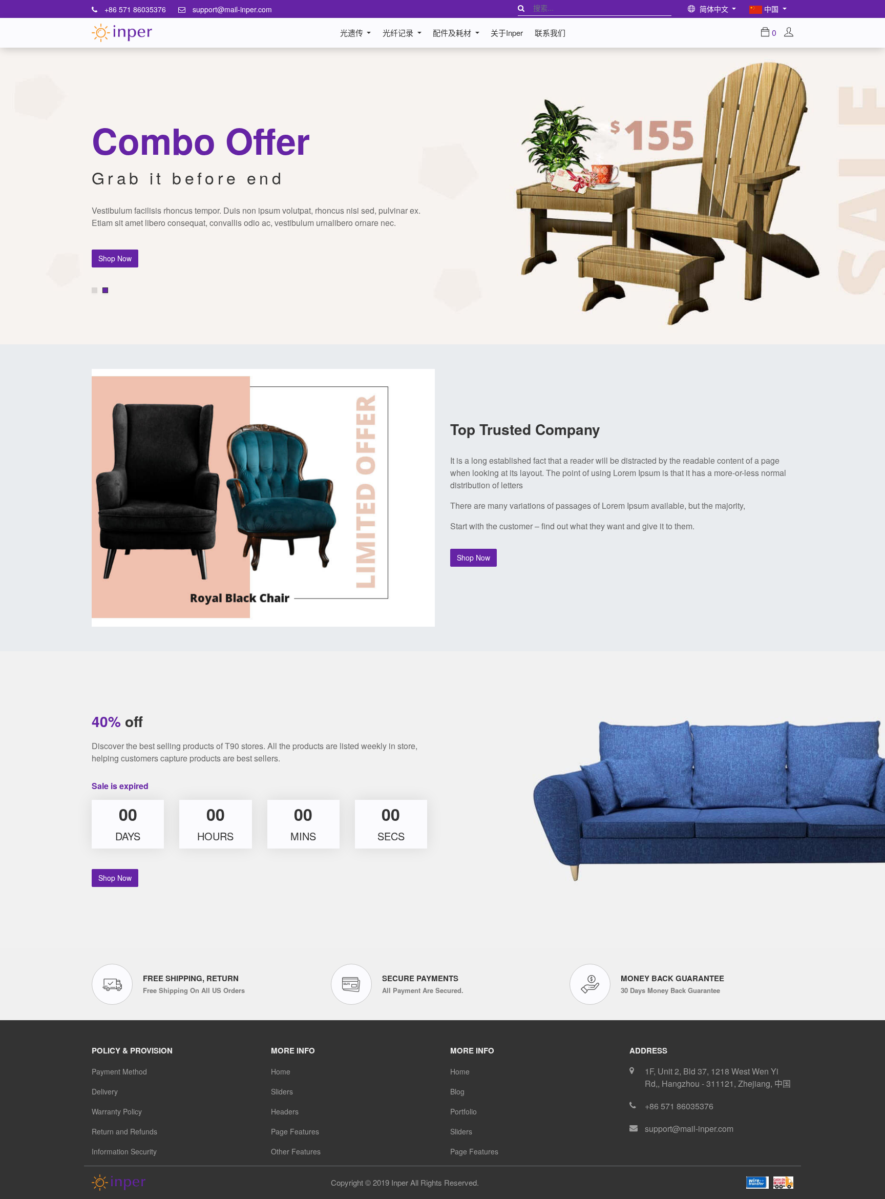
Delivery (105, 1091)
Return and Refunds (124, 1131)
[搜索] (521, 8)
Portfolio (463, 1111)
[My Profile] (788, 32)
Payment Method (119, 1071)
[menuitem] (507, 33)
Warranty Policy (117, 1111)
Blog (457, 1091)
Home (280, 1071)
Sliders (282, 1091)
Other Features (296, 1151)
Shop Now (115, 258)
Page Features (295, 1131)
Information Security (124, 1151)
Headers (285, 1111)
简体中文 (714, 9)
